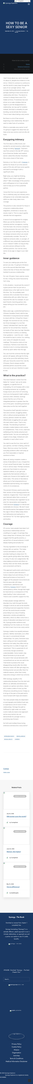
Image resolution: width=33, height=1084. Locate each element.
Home (28, 64)
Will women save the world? (16, 816)
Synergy (24, 162)
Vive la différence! (13, 887)
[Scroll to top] (29, 1080)
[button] (29, 4)
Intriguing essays (9, 736)
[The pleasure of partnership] (10, 4)
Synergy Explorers (21, 31)
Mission (16, 1050)
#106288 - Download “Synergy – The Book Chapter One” (16, 971)
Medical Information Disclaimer (16, 1061)
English (20, 1)
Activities (16, 1055)
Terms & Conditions (16, 1058)
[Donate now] (16, 1036)
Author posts (6, 772)
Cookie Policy (16, 1047)
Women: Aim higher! (14, 852)
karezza (17, 148)
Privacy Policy (16, 1044)
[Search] (23, 4)
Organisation (16, 1052)
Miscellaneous (21, 736)
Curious (16, 32)
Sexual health (8, 739)
